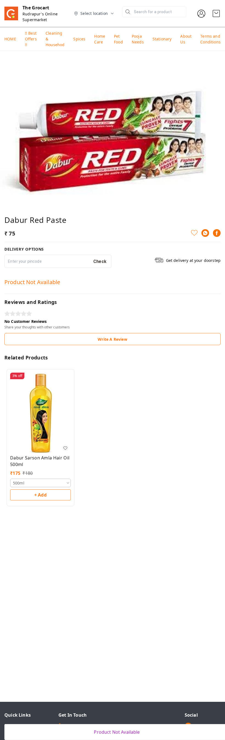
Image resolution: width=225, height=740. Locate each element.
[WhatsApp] (205, 233)
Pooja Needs (138, 39)
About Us (186, 39)
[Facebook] (217, 233)
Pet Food (118, 39)
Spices (79, 38)
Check (100, 261)
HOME (10, 38)
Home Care (99, 39)
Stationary (162, 38)
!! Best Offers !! (31, 39)
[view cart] (216, 13)
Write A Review (112, 339)
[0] (216, 13)
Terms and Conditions (210, 39)
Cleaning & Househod (55, 39)
